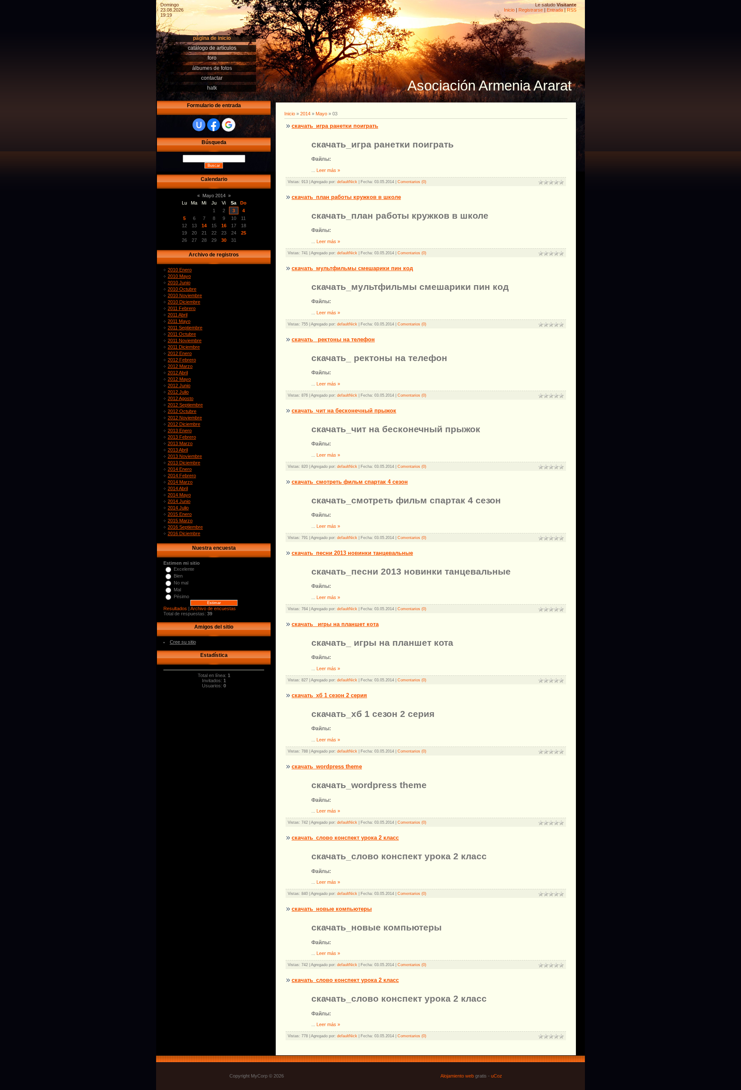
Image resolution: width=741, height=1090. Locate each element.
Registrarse (530, 9)
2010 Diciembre (184, 301)
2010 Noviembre (185, 295)
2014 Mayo (179, 494)
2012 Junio (179, 385)
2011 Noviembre (185, 340)
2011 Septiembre (185, 327)
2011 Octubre (182, 334)
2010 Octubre (182, 289)
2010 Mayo (179, 276)
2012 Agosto (180, 398)
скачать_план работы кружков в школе (346, 197)
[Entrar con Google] (228, 125)
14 (204, 225)
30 (223, 240)
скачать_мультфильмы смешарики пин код (352, 268)
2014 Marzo (180, 482)
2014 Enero (180, 469)
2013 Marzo (180, 443)
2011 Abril (177, 314)
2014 (305, 113)
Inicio (509, 9)
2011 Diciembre (184, 346)
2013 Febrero (182, 437)
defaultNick (347, 182)
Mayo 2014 (214, 195)
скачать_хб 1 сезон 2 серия (329, 695)
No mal (181, 582)
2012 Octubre (182, 411)
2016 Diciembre (184, 533)
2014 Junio (179, 501)
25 (243, 232)
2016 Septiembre (185, 527)
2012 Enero (180, 353)
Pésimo (181, 596)
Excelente (184, 569)
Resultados (175, 608)
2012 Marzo (180, 366)
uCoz (496, 1075)
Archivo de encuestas (213, 608)
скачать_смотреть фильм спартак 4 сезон (350, 482)
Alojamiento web (457, 1075)
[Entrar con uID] (199, 124)
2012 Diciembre (184, 424)
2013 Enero (180, 430)
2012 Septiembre (185, 404)
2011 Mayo (179, 321)
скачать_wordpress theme (327, 766)
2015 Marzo (180, 520)
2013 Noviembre (185, 456)
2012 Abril (178, 372)
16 (223, 225)
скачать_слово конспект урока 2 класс (345, 837)
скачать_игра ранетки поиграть (335, 126)
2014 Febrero (182, 475)
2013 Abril (178, 449)
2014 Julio (178, 507)
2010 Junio (179, 282)
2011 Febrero (182, 308)
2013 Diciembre (184, 462)
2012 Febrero (182, 359)
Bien (178, 575)
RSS (571, 9)
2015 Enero (180, 514)
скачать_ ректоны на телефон (333, 339)
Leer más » (328, 170)
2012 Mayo (179, 379)
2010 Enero (180, 269)
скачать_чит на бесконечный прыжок (344, 410)
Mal (177, 589)
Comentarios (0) (412, 182)
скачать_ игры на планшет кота (335, 624)
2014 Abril (178, 488)
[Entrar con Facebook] (213, 124)
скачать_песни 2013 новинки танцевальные (352, 553)
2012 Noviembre (185, 417)
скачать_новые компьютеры (332, 909)
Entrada (555, 9)
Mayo (321, 113)
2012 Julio (178, 391)
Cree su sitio (183, 641)
